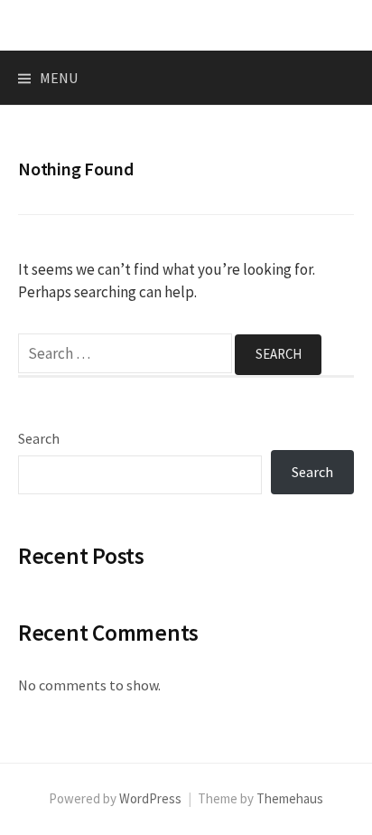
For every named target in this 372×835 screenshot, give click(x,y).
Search (39, 438)
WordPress (150, 798)
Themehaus (289, 798)
